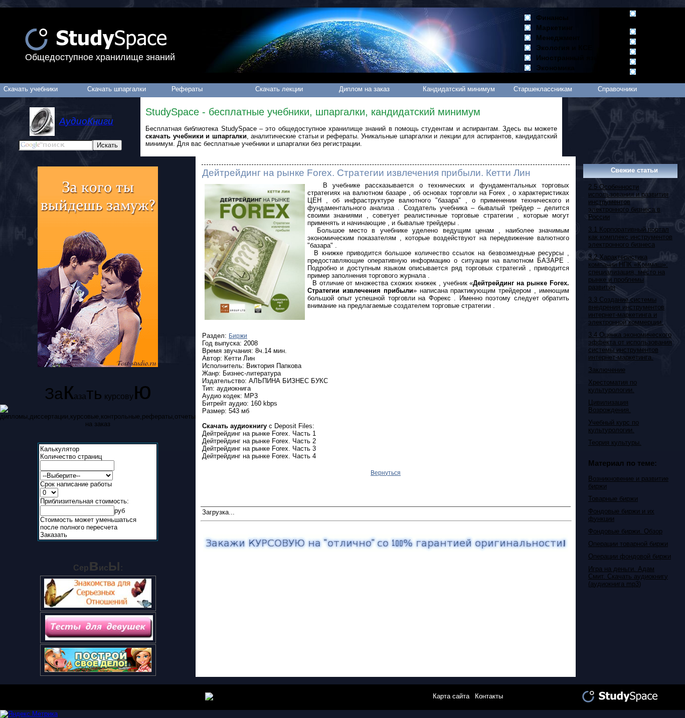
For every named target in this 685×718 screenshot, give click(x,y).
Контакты (489, 696)
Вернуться (386, 472)
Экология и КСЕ (564, 48)
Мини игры (660, 52)
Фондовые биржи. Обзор (625, 531)
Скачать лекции (279, 89)
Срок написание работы (76, 484)
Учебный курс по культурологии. (613, 426)
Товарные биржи (613, 498)
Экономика (555, 68)
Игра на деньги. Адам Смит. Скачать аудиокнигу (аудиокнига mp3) (628, 576)
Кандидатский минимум (459, 89)
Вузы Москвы (655, 18)
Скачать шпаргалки (116, 89)
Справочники (617, 89)
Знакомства (662, 62)
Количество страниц (71, 456)
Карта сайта (451, 696)
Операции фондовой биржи (629, 556)
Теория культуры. (614, 442)
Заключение (606, 370)
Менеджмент (558, 38)
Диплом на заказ (364, 89)
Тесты (652, 72)
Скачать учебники (31, 89)
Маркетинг (554, 28)
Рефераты (187, 89)
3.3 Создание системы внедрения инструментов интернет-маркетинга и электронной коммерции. (626, 311)
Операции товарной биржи (628, 544)
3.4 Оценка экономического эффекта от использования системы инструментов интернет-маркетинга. (630, 346)
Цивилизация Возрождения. (609, 406)
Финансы (552, 18)
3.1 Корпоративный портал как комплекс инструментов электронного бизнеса (630, 237)
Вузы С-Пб (660, 32)
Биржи (238, 335)
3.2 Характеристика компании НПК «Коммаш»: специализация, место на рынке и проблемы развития (628, 272)
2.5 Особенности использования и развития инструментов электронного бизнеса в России (628, 202)
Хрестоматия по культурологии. (612, 386)
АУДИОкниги (663, 42)
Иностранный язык (569, 58)
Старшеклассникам (542, 89)
